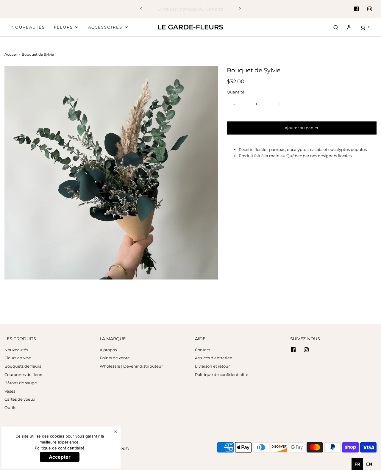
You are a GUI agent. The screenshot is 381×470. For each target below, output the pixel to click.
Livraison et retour (212, 366)
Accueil (11, 54)
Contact (202, 349)
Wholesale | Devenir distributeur (131, 366)
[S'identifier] (349, 27)
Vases (9, 391)
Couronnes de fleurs (23, 374)
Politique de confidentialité (221, 374)
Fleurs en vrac (17, 357)
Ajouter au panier (301, 127)
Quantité (235, 92)
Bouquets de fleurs (22, 366)
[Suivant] (239, 8)
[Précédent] (141, 8)
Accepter (60, 457)
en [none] (369, 464)
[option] (369, 464)
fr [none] (357, 464)
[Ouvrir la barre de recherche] (335, 27)
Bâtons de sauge (20, 382)
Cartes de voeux (19, 399)
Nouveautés (28, 27)
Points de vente (115, 357)
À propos (108, 349)
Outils (10, 407)
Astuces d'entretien (213, 357)
